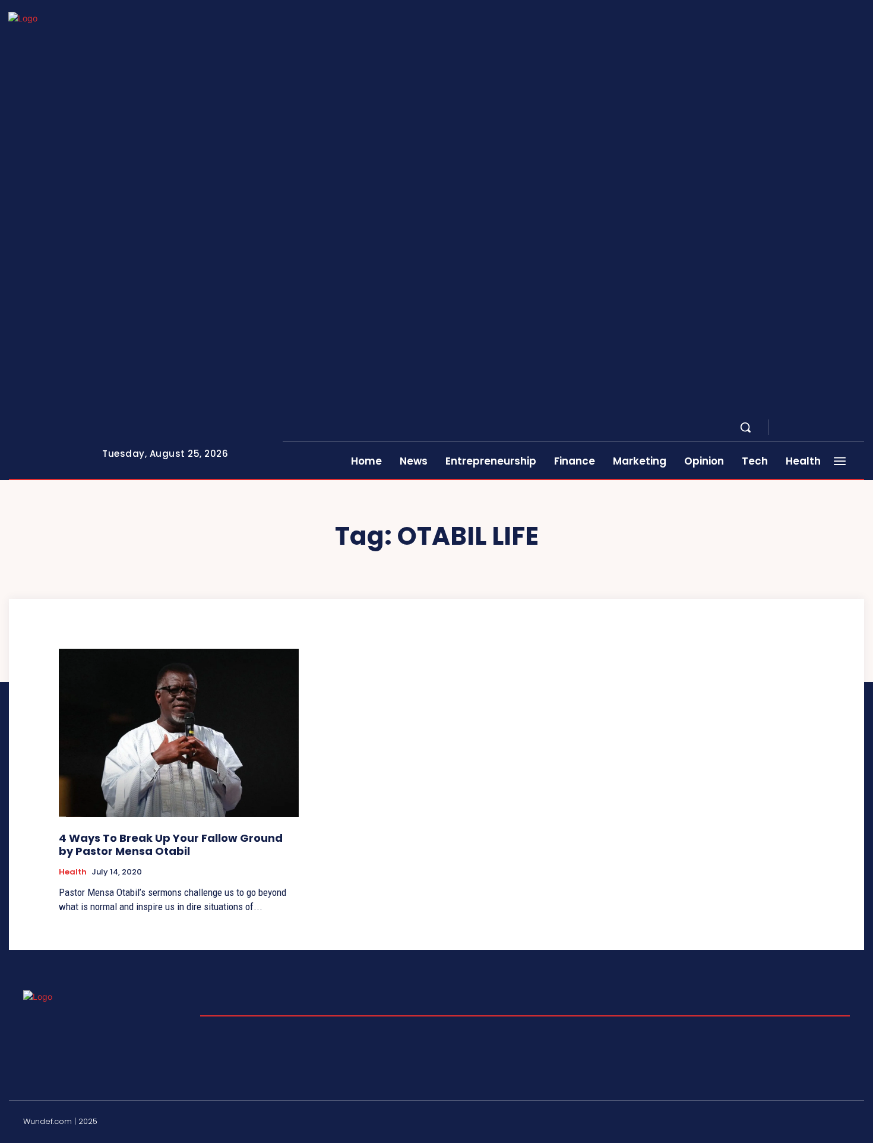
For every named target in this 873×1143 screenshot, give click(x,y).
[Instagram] (802, 428)
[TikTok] (816, 1123)
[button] (745, 427)
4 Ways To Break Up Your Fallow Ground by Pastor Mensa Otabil (171, 844)
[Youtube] (859, 428)
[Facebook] (788, 428)
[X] (845, 428)
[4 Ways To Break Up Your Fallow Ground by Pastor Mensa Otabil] (179, 733)
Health (73, 872)
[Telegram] (831, 428)
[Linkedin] (816, 428)
